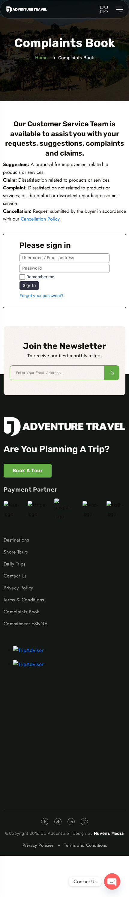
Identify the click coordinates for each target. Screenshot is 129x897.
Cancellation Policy (40, 218)
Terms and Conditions (85, 845)
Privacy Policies (37, 845)
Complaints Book (21, 611)
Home (41, 57)
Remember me (40, 276)
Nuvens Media (109, 833)
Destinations (16, 539)
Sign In (29, 285)
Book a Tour (28, 470)
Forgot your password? (41, 295)
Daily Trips (15, 563)
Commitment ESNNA (26, 623)
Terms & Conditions (24, 599)
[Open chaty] (112, 881)
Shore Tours (16, 551)
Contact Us (15, 575)
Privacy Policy (18, 587)
